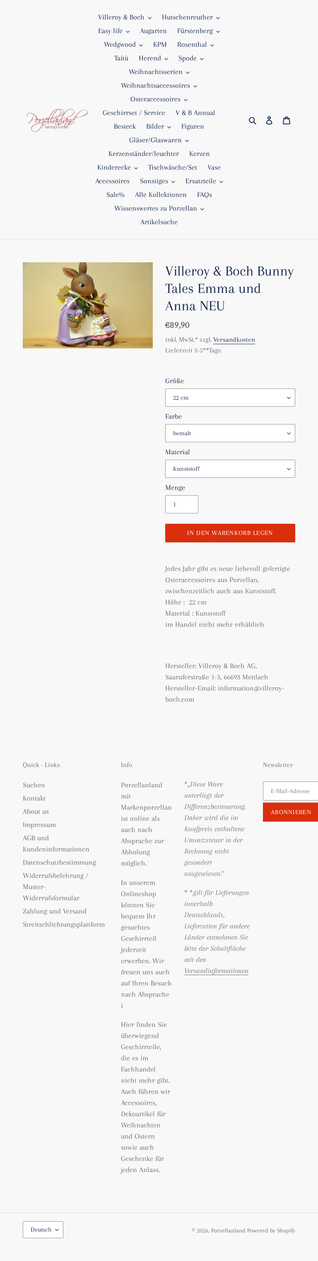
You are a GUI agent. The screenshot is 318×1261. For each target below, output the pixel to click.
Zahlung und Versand (55, 911)
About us (36, 811)
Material (177, 452)
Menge (175, 487)
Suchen (34, 785)
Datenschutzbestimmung (59, 862)
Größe (174, 380)
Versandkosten (234, 339)
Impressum (39, 824)
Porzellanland (229, 1230)
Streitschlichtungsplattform (64, 924)
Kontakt (34, 798)
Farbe (173, 416)
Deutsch (41, 1229)
